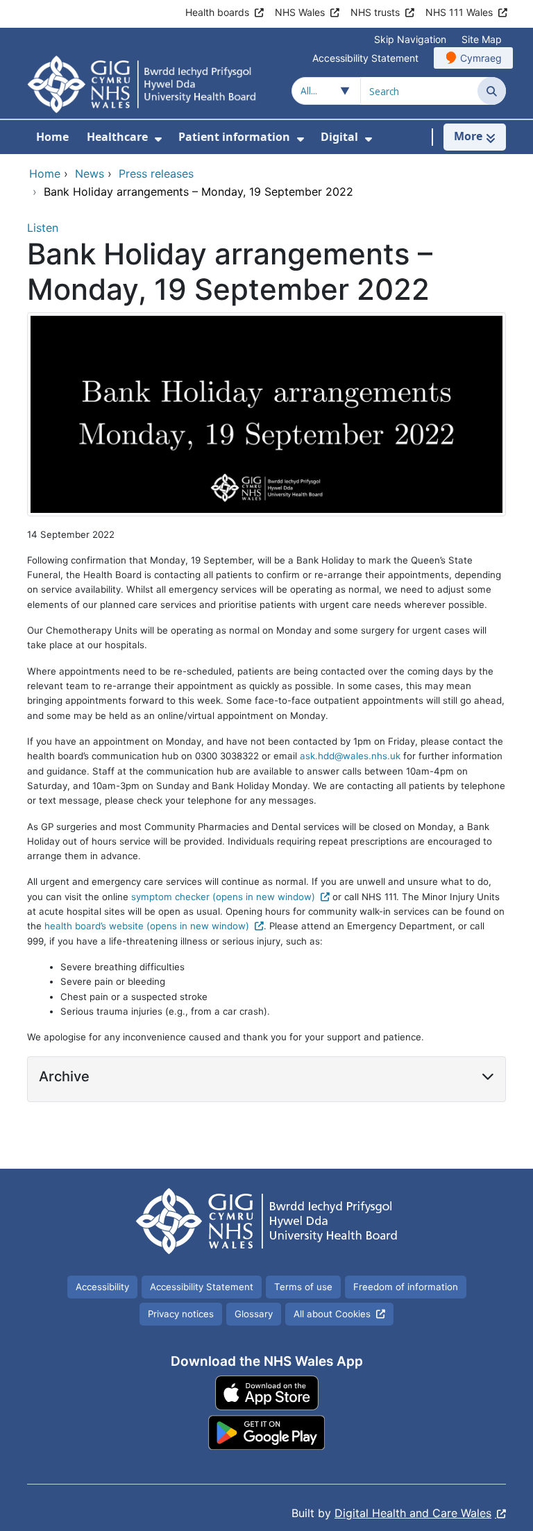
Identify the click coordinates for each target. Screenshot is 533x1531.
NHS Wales (300, 12)
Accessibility (102, 1286)
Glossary (254, 1313)
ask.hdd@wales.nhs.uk (350, 755)
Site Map (482, 39)
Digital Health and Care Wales (413, 1513)
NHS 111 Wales (459, 12)
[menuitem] (158, 139)
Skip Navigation (410, 39)
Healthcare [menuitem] (117, 136)
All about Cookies (332, 1313)
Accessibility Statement (365, 58)
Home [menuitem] (52, 136)
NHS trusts (375, 12)
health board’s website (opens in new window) (146, 925)
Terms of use (303, 1286)
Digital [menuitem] (339, 136)
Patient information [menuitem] (234, 136)
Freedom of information (405, 1286)
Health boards (217, 12)
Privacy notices (181, 1313)
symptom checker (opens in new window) (223, 896)
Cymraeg (481, 58)
